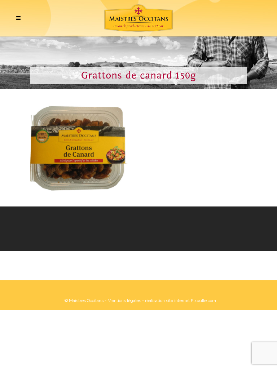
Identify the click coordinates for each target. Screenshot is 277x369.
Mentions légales (124, 300)
